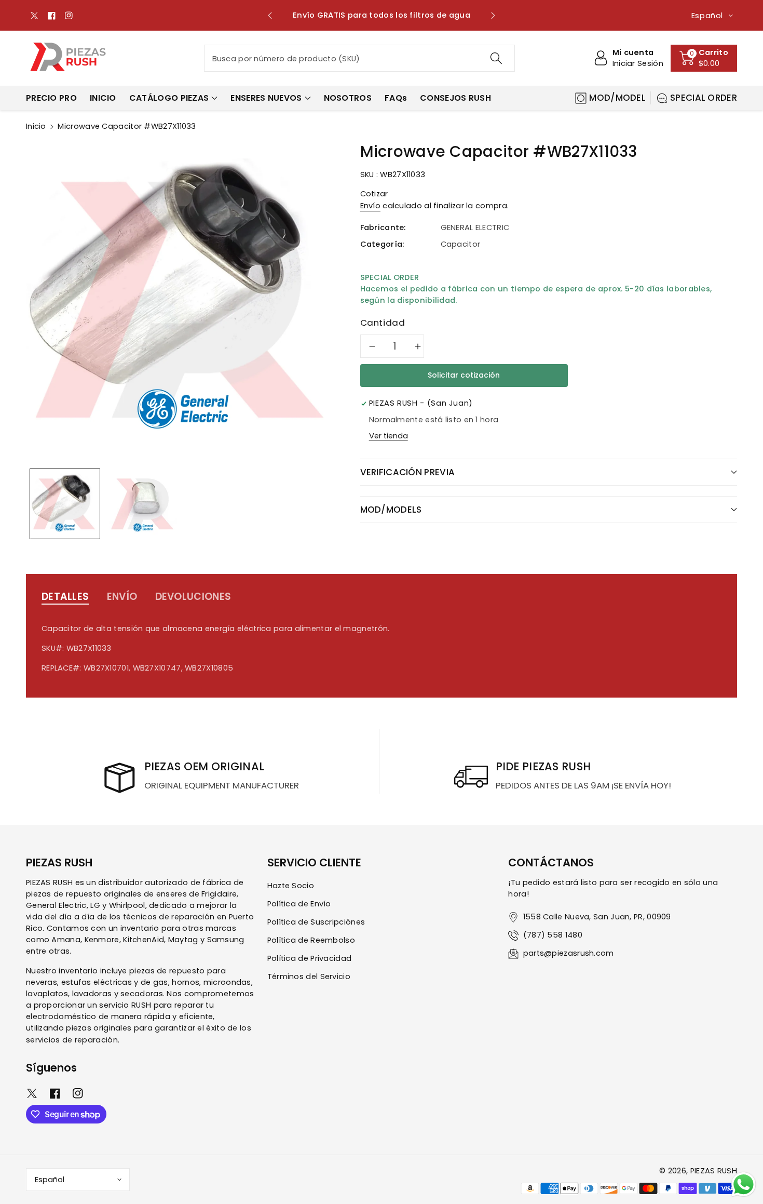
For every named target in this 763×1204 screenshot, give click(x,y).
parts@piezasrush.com (568, 953)
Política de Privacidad (309, 958)
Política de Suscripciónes (316, 922)
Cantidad (382, 322)
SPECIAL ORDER (703, 97)
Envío (370, 205)
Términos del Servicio (308, 976)
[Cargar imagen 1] (65, 504)
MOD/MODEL (617, 97)
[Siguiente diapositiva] (493, 15)
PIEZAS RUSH (713, 1171)
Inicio (36, 126)
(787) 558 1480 (552, 935)
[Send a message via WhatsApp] (743, 1184)
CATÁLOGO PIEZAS (169, 98)
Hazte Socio (290, 885)
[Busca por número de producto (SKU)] (496, 58)
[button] (704, 58)
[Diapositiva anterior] (270, 15)
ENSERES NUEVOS (266, 98)
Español (49, 1179)
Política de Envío (299, 904)
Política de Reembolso (311, 940)
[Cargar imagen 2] (143, 504)
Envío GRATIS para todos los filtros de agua (381, 15)
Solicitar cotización (464, 375)
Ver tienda (388, 436)
